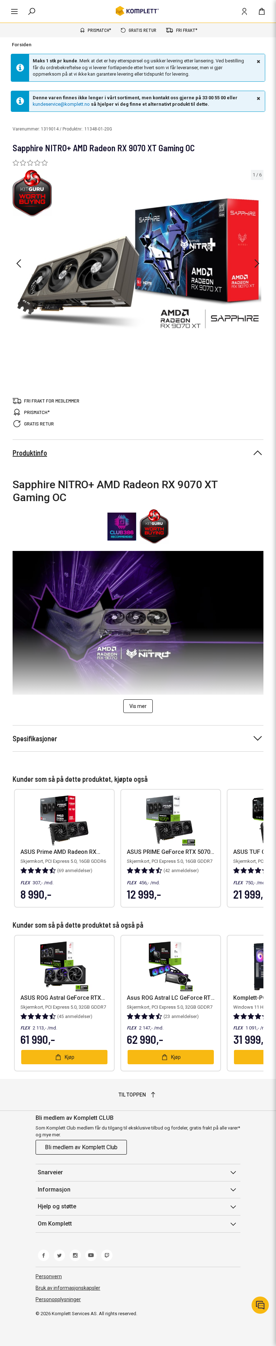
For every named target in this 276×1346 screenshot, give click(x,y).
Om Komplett (55, 1223)
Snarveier (50, 1172)
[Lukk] (257, 61)
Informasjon (54, 1189)
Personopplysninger (58, 1299)
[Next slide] (256, 263)
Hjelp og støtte (57, 1206)
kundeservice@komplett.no (61, 104)
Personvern (49, 1276)
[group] (138, 262)
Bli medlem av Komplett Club (81, 1147)
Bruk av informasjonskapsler (68, 1288)
